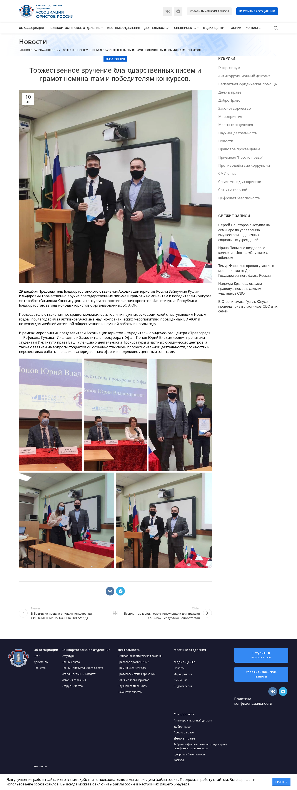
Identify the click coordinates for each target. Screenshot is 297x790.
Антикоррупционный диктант (244, 76)
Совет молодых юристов (239, 181)
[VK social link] (167, 11)
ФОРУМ (179, 760)
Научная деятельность (237, 133)
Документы (41, 662)
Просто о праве (184, 732)
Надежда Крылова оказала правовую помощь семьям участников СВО (240, 288)
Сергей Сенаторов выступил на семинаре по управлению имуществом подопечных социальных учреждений (244, 232)
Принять (281, 782)
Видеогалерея (183, 686)
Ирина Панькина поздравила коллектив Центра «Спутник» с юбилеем (243, 253)
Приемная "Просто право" (240, 157)
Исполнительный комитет (78, 674)
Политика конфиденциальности (253, 701)
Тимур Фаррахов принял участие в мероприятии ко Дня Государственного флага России (246, 270)
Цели (37, 656)
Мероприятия (115, 59)
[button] (261, 655)
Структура (68, 656)
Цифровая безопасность (239, 198)
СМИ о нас (227, 173)
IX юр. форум (229, 67)
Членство (40, 668)
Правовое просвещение (239, 149)
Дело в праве (229, 92)
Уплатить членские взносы (209, 11)
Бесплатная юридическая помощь (247, 84)
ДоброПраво (229, 100)
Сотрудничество (72, 686)
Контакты (40, 766)
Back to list (115, 613)
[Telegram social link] (178, 11)
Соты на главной (232, 189)
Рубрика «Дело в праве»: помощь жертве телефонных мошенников (200, 746)
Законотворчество (234, 108)
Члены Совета (71, 662)
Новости (52, 50)
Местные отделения (235, 124)
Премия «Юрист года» (132, 668)
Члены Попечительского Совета (82, 668)
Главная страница (31, 50)
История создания (74, 680)
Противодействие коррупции (244, 165)
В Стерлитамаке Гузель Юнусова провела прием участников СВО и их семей (247, 306)
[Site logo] (46, 10)
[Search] (276, 28)
